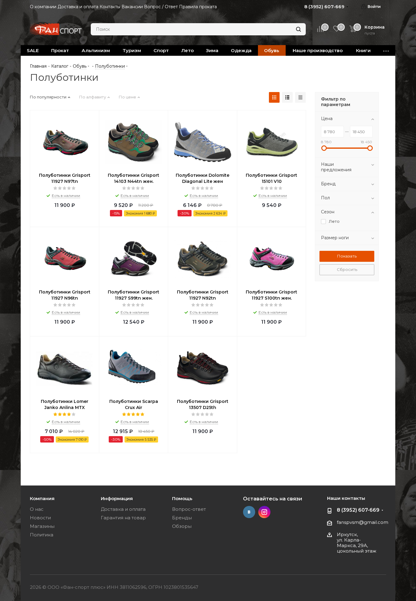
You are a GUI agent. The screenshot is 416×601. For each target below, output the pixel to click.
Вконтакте (249, 512)
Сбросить (347, 269)
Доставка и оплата (123, 509)
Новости (40, 518)
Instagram (264, 512)
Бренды (182, 518)
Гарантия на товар (123, 518)
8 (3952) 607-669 (358, 510)
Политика (41, 535)
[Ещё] (386, 50)
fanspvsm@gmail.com (362, 522)
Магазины (42, 526)
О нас (37, 509)
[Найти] (298, 29)
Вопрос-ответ (189, 509)
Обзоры (182, 526)
